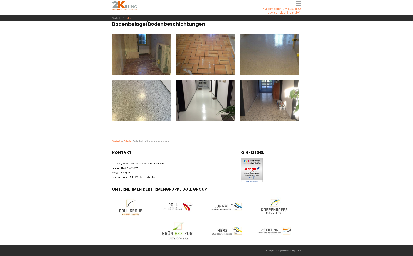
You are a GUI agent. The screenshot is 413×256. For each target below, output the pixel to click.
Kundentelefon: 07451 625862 (281, 8)
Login (298, 250)
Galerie (298, 4)
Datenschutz (287, 250)
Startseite (117, 141)
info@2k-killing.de (121, 172)
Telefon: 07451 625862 (125, 167)
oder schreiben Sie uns (282, 12)
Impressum (274, 250)
